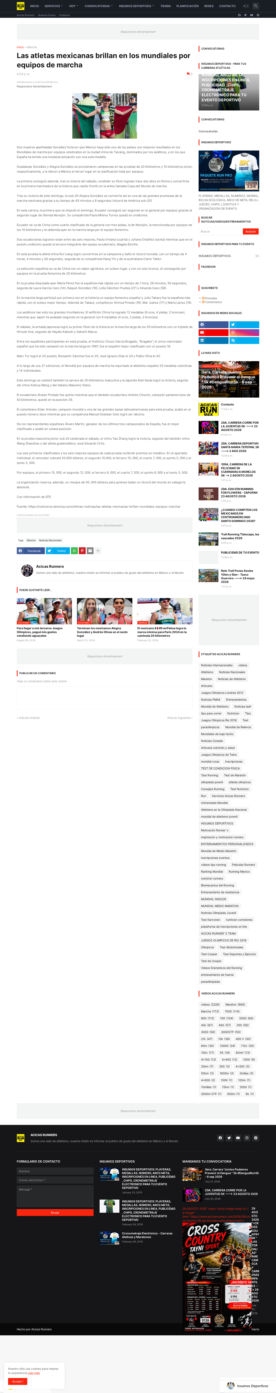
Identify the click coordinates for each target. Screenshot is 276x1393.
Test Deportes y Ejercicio (239, 954)
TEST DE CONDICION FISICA (220, 768)
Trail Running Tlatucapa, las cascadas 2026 (240, 536)
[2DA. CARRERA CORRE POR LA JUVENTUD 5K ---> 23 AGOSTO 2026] (208, 427)
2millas (246, 1073)
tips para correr (211, 713)
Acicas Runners (25, 15)
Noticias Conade (212, 741)
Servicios (52, 6)
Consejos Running (212, 789)
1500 (232, 1011)
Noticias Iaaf (242, 706)
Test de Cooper (211, 961)
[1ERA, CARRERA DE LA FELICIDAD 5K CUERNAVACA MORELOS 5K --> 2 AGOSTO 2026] (208, 469)
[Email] (90, 550)
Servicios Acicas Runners (228, 796)
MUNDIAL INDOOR (213, 899)
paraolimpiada (210, 981)
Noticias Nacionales (50, 540)
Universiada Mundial (214, 802)
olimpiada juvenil (212, 782)
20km (207, 1066)
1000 (249, 1059)
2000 (246, 1087)
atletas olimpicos (240, 782)
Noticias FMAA (210, 699)
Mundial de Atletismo (215, 706)
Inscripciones (233, 761)
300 (224, 1066)
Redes (209, 6)
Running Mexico (239, 871)
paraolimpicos (210, 727)
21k (206, 1039)
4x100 (208, 1059)
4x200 (243, 1066)
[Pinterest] (82, 550)
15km (228, 1087)
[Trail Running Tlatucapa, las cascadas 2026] (208, 539)
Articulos (206, 685)
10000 (227, 1045)
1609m (227, 1073)
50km (207, 1073)
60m (207, 1045)
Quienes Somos (47, 15)
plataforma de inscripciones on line (224, 926)
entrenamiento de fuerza (217, 974)
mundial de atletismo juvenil (219, 816)
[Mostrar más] (98, 550)
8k (250, 1094)
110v (247, 1045)
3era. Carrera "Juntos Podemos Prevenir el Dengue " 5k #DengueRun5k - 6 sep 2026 (232, 1173)
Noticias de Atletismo (232, 679)
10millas (208, 1087)
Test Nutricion (239, 789)
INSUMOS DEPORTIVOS (229, 256)
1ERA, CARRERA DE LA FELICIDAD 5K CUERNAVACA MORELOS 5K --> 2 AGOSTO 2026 (238, 470)
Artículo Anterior (29, 717)
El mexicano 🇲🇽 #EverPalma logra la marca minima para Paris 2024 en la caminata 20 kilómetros (162, 631)
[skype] (244, 340)
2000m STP (211, 1094)
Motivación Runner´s (214, 830)
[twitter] (245, 15)
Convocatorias (97, 6)
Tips (248, 713)
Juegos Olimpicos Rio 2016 (219, 720)
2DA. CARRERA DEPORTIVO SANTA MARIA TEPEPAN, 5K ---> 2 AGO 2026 (240, 447)
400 (225, 1025)
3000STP (231, 1032)
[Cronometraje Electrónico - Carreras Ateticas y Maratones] (109, 1238)
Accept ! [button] (17, 1381)
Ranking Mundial (212, 871)
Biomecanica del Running (217, 885)
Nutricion (233, 713)
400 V (243, 1039)
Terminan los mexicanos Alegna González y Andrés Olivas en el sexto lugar (102, 631)
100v (207, 1052)
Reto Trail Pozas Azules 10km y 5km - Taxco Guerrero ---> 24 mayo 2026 (238, 576)
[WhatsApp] (74, 550)
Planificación (187, 6)
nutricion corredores (239, 919)
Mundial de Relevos (238, 727)
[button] (245, 6)
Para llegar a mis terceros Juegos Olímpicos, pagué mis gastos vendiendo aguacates (40, 631)
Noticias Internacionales (217, 665)
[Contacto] (208, 409)
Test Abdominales (231, 947)
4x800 (208, 1080)
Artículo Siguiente (178, 717)
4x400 (229, 1059)
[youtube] (251, 15)
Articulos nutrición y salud (218, 747)
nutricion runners (212, 878)
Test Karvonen (210, 919)
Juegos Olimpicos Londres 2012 (222, 692)
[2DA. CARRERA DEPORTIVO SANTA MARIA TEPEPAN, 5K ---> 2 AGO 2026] (208, 448)
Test (245, 720)
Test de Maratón (235, 775)
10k (224, 1039)
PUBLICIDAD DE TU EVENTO (240, 552)
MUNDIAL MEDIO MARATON (220, 906)
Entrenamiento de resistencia (220, 892)
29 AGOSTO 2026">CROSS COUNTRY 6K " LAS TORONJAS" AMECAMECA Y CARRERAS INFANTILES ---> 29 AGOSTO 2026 (255, 1254)
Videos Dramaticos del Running (221, 968)
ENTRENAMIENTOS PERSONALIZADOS (227, 844)
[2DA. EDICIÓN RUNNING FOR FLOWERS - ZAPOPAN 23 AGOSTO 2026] (208, 493)
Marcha (32, 47)
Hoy (72, 6)
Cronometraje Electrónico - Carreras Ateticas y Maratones (147, 1235)
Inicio (34, 6)
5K (225, 1052)
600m (233, 1094)
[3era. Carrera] (192, 1174)
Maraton (206, 679)
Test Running (209, 775)
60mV (243, 1052)
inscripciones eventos (215, 857)
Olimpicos (207, 947)
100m (244, 1080)
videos (242, 665)
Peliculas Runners (243, 864)
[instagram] (244, 332)
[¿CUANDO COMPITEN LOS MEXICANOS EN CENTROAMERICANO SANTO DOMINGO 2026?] (208, 514)
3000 (208, 1032)
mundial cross (210, 761)
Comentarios (213, 302)
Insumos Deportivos (135, 6)
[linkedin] (214, 340)
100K (226, 1080)
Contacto (227, 6)
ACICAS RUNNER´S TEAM (218, 933)
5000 (246, 1018)
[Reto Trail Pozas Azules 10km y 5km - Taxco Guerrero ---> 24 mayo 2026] (208, 575)
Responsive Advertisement (138, 31)
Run (203, 796)
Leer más (34, 1373)
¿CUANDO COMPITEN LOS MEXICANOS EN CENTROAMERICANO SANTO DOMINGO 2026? (239, 515)
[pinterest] (258, 15)
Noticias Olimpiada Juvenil (218, 913)
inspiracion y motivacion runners (222, 837)
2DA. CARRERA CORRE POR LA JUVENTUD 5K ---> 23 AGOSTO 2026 (240, 426)
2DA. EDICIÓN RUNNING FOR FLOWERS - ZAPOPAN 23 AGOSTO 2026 (239, 492)
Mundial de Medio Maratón (218, 851)
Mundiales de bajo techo (217, 734)
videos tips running (213, 864)
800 (207, 1018)
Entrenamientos (236, 699)
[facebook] (239, 15)
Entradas (210, 298)
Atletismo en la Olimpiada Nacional (224, 809)
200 (243, 1025)
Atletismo (207, 672)
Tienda (165, 6)
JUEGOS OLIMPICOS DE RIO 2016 (224, 940)
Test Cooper (209, 954)
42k (207, 1025)
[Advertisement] (121, 1363)
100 (226, 1018)
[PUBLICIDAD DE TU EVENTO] (208, 557)
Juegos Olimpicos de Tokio (219, 754)
